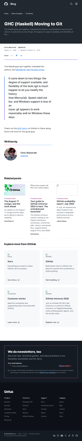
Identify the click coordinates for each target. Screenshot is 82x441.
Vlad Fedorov (9, 221)
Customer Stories (10, 413)
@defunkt (21, 47)
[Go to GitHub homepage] (8, 392)
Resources (8, 420)
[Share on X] (11, 55)
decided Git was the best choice (30, 70)
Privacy (25, 434)
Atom (24, 409)
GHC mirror (22, 128)
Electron (25, 413)
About (61, 402)
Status (43, 413)
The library (29, 13)
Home (6, 13)
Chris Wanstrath (10, 47)
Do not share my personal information (15, 435)
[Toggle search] (71, 4)
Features (7, 402)
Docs (43, 402)
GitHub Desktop (28, 416)
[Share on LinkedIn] (21, 55)
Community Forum (47, 405)
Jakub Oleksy (62, 221)
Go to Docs (12, 280)
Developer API (28, 402)
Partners (26, 405)
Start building (51, 280)
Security (7, 405)
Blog (13, 3)
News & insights (17, 13)
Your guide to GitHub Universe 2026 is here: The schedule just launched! (39, 206)
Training (44, 409)
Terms (19, 434)
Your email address (15, 363)
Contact (44, 416)
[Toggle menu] (76, 4)
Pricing (6, 416)
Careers (62, 409)
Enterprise (7, 409)
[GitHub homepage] (6, 4)
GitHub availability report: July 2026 (66, 202)
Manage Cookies (34, 434)
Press (61, 413)
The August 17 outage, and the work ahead (12, 204)
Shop (61, 416)
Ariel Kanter (34, 234)
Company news (10, 198)
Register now (51, 322)
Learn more (12, 322)
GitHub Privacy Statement (48, 372)
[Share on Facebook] (16, 55)
